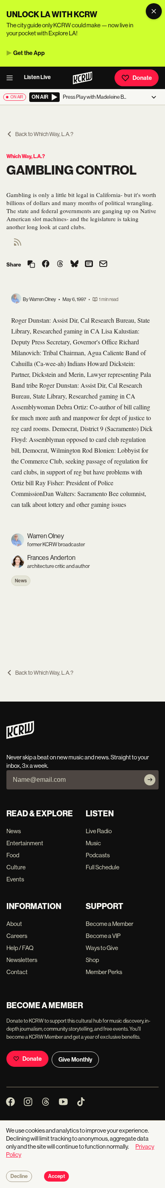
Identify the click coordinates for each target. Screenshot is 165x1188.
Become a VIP (103, 935)
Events (15, 879)
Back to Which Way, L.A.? (44, 134)
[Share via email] (103, 264)
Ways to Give (102, 947)
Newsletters (21, 959)
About (14, 923)
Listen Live (37, 77)
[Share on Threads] (60, 264)
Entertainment (24, 843)
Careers (16, 935)
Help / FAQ (20, 947)
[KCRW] (20, 736)
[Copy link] (31, 264)
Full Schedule (102, 867)
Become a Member (109, 923)
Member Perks (104, 971)
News (21, 581)
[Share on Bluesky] (74, 264)
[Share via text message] (89, 264)
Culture (16, 867)
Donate (142, 77)
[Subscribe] (149, 779)
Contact (17, 971)
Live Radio (99, 831)
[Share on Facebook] (46, 264)
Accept (56, 1176)
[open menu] (12, 78)
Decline (19, 1176)
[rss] (17, 244)
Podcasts (98, 855)
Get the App (29, 53)
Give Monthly (75, 1059)
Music (93, 843)
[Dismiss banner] (154, 11)
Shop (92, 959)
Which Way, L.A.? (25, 156)
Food (12, 855)
